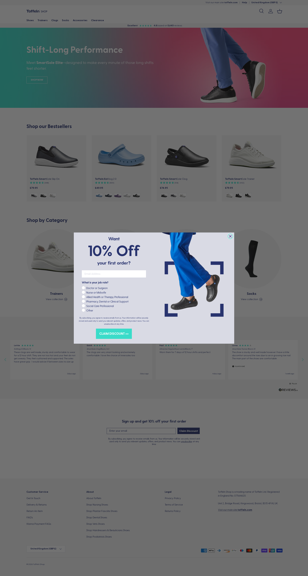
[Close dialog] (230, 236)
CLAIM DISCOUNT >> (114, 333)
